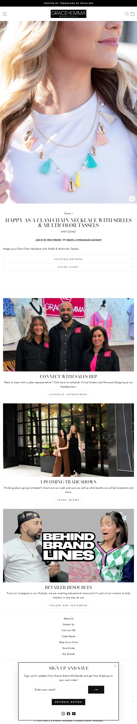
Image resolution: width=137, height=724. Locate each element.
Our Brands (68, 654)
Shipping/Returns (68, 259)
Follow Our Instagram (68, 605)
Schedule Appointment (68, 394)
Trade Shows (68, 500)
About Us (68, 618)
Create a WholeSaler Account (84, 239)
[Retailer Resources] (68, 545)
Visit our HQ (68, 630)
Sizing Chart (68, 266)
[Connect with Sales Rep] (68, 335)
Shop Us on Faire (68, 642)
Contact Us (68, 624)
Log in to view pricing (48, 239)
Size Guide (68, 648)
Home (67, 213)
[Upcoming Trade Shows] (68, 440)
